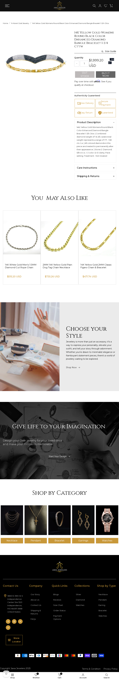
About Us (35, 600)
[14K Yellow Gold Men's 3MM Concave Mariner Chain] (21, 236)
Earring (102, 605)
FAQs (33, 619)
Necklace (103, 594)
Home (5, 23)
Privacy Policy (110, 669)
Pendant (103, 600)
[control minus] (76, 63)
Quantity (78, 57)
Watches (80, 605)
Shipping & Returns (36, 612)
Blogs (56, 594)
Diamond (80, 600)
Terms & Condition (91, 669)
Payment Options (57, 617)
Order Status (59, 610)
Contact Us (36, 605)
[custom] (8, 621)
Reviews (57, 600)
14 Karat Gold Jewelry (20, 23)
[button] (66, 61)
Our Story (35, 594)
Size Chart (58, 605)
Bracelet (103, 610)
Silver (78, 594)
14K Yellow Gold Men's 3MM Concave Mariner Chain (20, 266)
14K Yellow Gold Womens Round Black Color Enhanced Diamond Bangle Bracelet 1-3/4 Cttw (70, 23)
